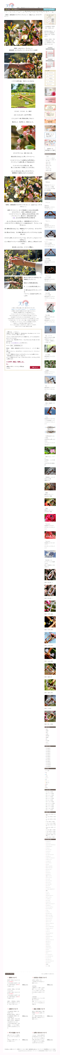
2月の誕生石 (48, 749)
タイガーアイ (48, 902)
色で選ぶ (34, 12)
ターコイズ (48, 900)
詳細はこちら (25, 984)
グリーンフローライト (50, 926)
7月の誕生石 (48, 758)
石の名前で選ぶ (46, 12)
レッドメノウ (48, 957)
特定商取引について (48, 1049)
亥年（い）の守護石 (49, 809)
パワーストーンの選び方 (50, 158)
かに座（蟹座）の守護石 (50, 821)
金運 (46, 732)
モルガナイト (48, 942)
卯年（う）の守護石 (49, 796)
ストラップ (10, 12)
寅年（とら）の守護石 (50, 795)
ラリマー (47, 949)
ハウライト (48, 934)
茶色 (46, 787)
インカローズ (48, 861)
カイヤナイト (48, 874)
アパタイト (48, 848)
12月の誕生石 (48, 766)
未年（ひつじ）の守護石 (50, 803)
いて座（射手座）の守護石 (51, 831)
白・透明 (47, 770)
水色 (46, 776)
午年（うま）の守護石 (50, 801)
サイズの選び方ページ (16, 342)
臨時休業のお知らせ (33, 1049)
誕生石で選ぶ (30, 12)
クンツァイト (48, 882)
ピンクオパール (49, 913)
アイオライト (48, 841)
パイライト (48, 911)
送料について (13, 1049)
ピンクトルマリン (49, 908)
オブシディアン (49, 869)
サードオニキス (49, 884)
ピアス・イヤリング (19, 12)
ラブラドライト (49, 947)
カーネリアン (48, 872)
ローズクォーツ (49, 959)
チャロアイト (48, 905)
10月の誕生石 (48, 763)
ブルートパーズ (49, 920)
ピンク (47, 777)
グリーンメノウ (49, 877)
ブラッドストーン (49, 918)
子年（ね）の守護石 (49, 791)
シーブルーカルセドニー (50, 889)
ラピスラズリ (48, 946)
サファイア (48, 885)
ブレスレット (6, 12)
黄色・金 (47, 782)
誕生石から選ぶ (49, 165)
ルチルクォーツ (49, 951)
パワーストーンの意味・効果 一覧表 (51, 160)
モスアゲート (48, 941)
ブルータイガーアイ (49, 933)
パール (47, 910)
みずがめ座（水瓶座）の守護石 (51, 835)
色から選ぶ (48, 167)
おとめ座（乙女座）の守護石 (51, 825)
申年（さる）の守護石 (50, 804)
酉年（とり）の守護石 (50, 806)
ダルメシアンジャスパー (50, 903)
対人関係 (47, 740)
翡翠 (46, 890)
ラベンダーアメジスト (50, 854)
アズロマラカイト (49, 846)
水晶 (14, 217)
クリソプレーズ (49, 880)
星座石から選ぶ (49, 170)
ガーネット (48, 870)
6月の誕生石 (48, 756)
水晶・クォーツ (49, 875)
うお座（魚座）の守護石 (50, 837)
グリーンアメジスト (49, 916)
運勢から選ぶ (48, 163)
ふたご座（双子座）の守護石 (51, 819)
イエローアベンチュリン (50, 857)
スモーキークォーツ (49, 895)
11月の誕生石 (48, 764)
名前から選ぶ (48, 162)
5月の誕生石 (48, 754)
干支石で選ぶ (38, 12)
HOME (8, 9)
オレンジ (47, 780)
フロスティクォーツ (49, 928)
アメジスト (48, 853)
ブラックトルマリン (49, 907)
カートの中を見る (50, 9)
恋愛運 (47, 730)
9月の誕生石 (48, 761)
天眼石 (47, 964)
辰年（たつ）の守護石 (50, 798)
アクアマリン (48, 843)
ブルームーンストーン (50, 939)
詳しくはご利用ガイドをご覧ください (48, 973)
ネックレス (14, 12)
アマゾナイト (48, 851)
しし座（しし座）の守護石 (51, 823)
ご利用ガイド (19, 1049)
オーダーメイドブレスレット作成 (51, 156)
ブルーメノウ (48, 921)
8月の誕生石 (48, 759)
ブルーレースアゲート (50, 923)
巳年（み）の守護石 (49, 800)
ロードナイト (48, 962)
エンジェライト (49, 862)
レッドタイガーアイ (49, 956)
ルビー (47, 952)
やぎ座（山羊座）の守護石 (51, 833)
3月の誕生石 (48, 751)
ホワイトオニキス (49, 866)
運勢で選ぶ (26, 12)
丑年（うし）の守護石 (50, 793)
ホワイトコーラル (49, 915)
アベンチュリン (49, 849)
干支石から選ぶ (49, 168)
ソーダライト (48, 898)
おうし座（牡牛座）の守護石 (51, 817)
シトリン (47, 892)
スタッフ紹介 (25, 1049)
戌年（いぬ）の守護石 (50, 808)
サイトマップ (40, 1049)
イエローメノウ (49, 859)
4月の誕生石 (48, 753)
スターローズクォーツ (50, 961)
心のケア (47, 743)
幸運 (46, 729)
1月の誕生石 (48, 748)
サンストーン (48, 887)
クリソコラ (48, 879)
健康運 (47, 737)
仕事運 (47, 734)
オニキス (47, 864)
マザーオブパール (49, 936)
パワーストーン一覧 (52, 12)
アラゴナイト (48, 856)
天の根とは (16, 9)
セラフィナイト (49, 897)
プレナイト (48, 924)
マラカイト (48, 938)
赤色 (46, 784)
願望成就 (47, 735)
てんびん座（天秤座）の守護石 (51, 828)
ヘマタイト (48, 929)
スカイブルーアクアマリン (51, 844)
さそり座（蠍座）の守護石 (51, 829)
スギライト (48, 893)
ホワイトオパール (49, 867)
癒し (46, 739)
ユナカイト (48, 944)
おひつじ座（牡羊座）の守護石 (51, 815)
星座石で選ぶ (42, 12)
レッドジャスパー (49, 954)
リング (23, 12)
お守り (47, 742)
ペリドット (48, 931)
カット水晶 (48, 965)
